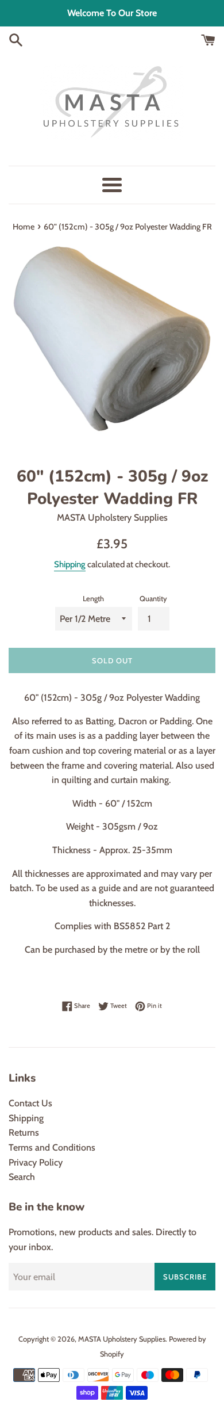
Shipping (70, 564)
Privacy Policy (36, 1162)
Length (93, 598)
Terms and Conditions (52, 1147)
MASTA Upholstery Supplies (121, 1339)
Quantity (153, 598)
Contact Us (30, 1103)
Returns (24, 1132)
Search (22, 1176)
